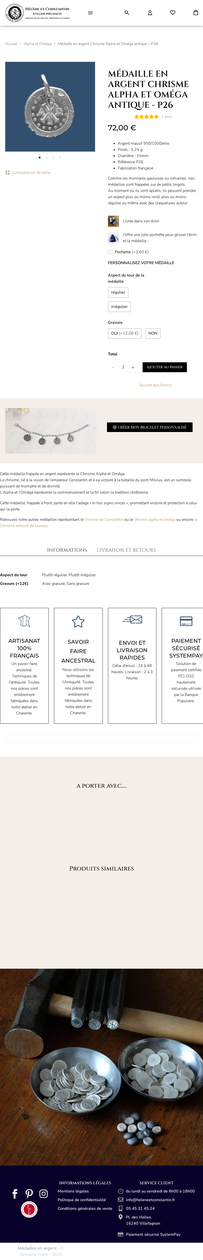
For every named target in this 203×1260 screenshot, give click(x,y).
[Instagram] (43, 1193)
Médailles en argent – (39, 1248)
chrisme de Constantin (104, 519)
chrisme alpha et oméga (155, 519)
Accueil (11, 43)
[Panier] (196, 13)
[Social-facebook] (15, 1193)
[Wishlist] (173, 13)
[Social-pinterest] (29, 1193)
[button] (127, 13)
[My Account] (150, 13)
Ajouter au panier (165, 367)
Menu (90, 13)
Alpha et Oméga (37, 43)
